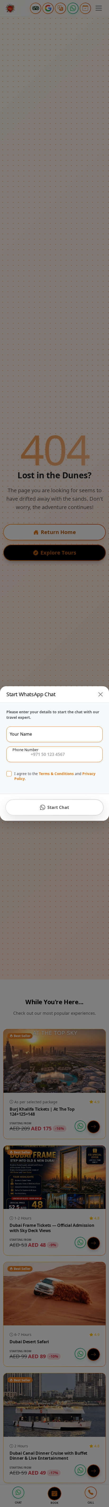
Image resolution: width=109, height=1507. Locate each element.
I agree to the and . (55, 776)
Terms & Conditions (56, 773)
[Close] (100, 694)
